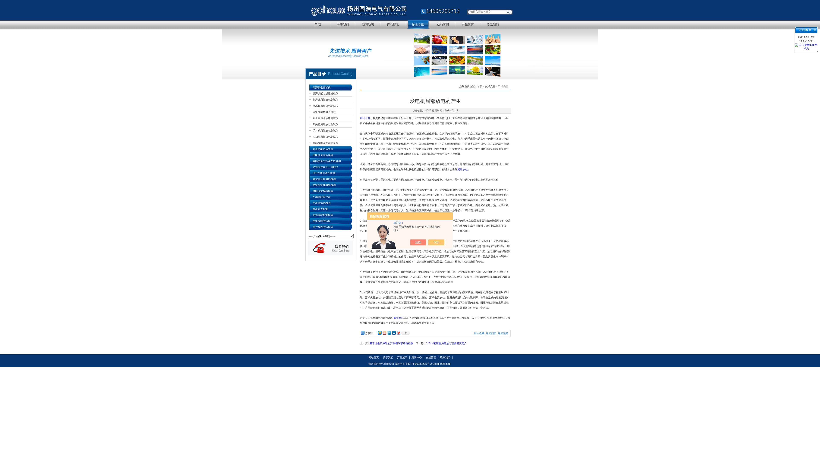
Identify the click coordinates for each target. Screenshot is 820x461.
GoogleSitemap (441, 363)
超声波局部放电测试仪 (325, 99)
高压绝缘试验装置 (323, 149)
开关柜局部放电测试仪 (325, 124)
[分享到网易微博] (398, 333)
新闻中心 (416, 357)
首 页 (318, 24)
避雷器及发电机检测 (324, 179)
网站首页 (374, 357)
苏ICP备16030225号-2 (419, 363)
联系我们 (493, 24)
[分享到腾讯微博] (389, 333)
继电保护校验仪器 (323, 191)
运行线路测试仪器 (323, 226)
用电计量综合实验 (323, 155)
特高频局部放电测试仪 (325, 105)
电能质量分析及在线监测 (327, 161)
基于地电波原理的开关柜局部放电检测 (391, 343)
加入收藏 (479, 333)
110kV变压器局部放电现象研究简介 (446, 343)
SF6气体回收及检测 (324, 173)
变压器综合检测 (322, 202)
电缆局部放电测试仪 (324, 112)
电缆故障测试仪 (322, 220)
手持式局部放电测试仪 (325, 130)
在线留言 (468, 24)
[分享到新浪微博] (384, 333)
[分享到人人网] (393, 333)
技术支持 (490, 86)
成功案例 (443, 24)
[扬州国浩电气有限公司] (385, 10)
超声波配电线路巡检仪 (325, 93)
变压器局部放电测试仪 (325, 118)
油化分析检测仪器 (323, 214)
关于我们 (343, 24)
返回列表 (491, 333)
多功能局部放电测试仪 (325, 136)
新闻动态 (368, 24)
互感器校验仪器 (322, 196)
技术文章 (418, 24)
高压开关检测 (320, 208)
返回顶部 (503, 333)
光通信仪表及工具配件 (325, 167)
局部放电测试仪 (322, 87)
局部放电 (365, 118)
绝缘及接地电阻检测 (324, 185)
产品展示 (393, 24)
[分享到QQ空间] (379, 333)
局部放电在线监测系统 (325, 143)
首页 (479, 86)
